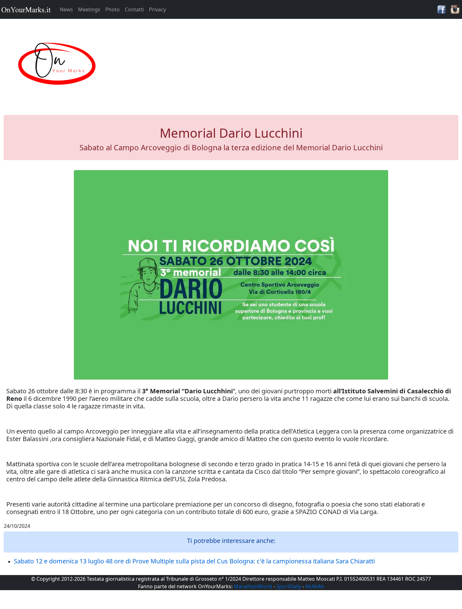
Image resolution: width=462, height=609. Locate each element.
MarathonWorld (253, 586)
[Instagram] (455, 8)
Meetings (89, 9)
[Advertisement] (289, 64)
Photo (112, 9)
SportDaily (288, 586)
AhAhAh (314, 586)
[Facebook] (441, 8)
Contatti (134, 9)
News (66, 9)
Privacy (157, 9)
